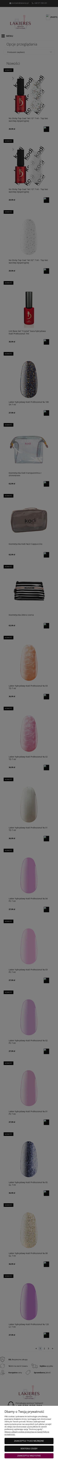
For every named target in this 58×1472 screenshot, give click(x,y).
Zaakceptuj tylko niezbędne (29, 1441)
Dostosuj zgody (29, 1449)
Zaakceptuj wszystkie (29, 1456)
